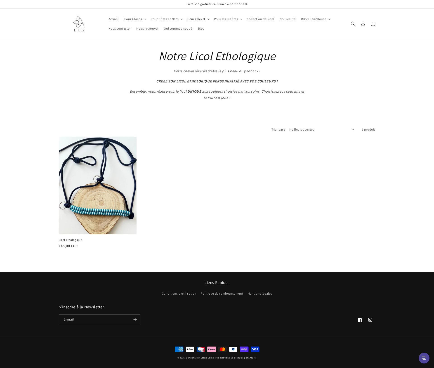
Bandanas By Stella (196, 357)
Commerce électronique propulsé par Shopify (232, 357)
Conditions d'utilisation (179, 293)
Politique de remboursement (222, 293)
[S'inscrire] (135, 319)
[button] (135, 19)
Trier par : (278, 129)
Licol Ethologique (70, 240)
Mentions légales (260, 293)
